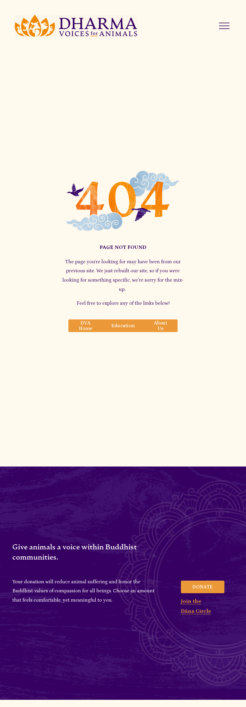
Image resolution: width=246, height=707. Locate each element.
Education (123, 325)
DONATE (202, 587)
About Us (160, 325)
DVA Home (85, 325)
